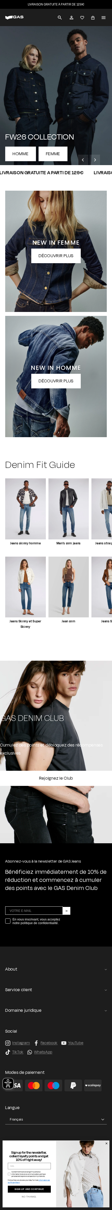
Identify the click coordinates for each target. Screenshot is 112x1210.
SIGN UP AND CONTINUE (29, 1189)
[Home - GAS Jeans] (14, 17)
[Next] (95, 160)
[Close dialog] (106, 1144)
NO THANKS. (29, 1197)
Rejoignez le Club (56, 778)
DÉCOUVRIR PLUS (56, 256)
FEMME (53, 154)
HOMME (21, 154)
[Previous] (83, 160)
